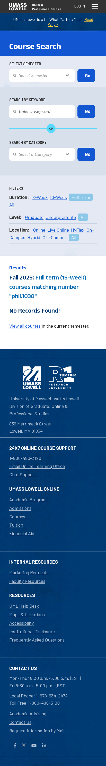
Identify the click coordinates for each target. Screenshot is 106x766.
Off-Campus (54, 237)
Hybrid (33, 237)
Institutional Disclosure (32, 631)
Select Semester (25, 64)
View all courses (25, 326)
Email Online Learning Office (37, 466)
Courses (17, 516)
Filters (16, 188)
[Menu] (94, 6)
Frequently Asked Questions (37, 640)
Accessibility (21, 623)
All (11, 205)
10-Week (58, 197)
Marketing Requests (29, 572)
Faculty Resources (27, 581)
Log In (79, 6)
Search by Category (28, 142)
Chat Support (22, 474)
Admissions (20, 508)
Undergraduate (61, 217)
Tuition (16, 525)
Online (39, 230)
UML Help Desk (24, 606)
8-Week (40, 197)
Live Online (58, 230)
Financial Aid (21, 533)
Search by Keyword (27, 100)
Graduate (34, 217)
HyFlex (77, 230)
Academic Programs (29, 499)
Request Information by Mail (36, 730)
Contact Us (20, 722)
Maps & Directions (27, 614)
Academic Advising (27, 713)
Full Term (81, 197)
